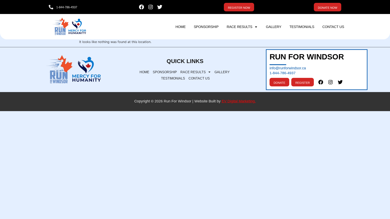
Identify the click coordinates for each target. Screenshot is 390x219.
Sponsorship (206, 27)
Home (181, 27)
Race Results (239, 27)
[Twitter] (159, 7)
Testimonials (301, 27)
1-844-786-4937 (66, 7)
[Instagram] (150, 7)
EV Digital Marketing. (239, 101)
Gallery (273, 27)
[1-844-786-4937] (51, 7)
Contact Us (333, 27)
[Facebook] (141, 7)
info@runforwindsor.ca (288, 68)
